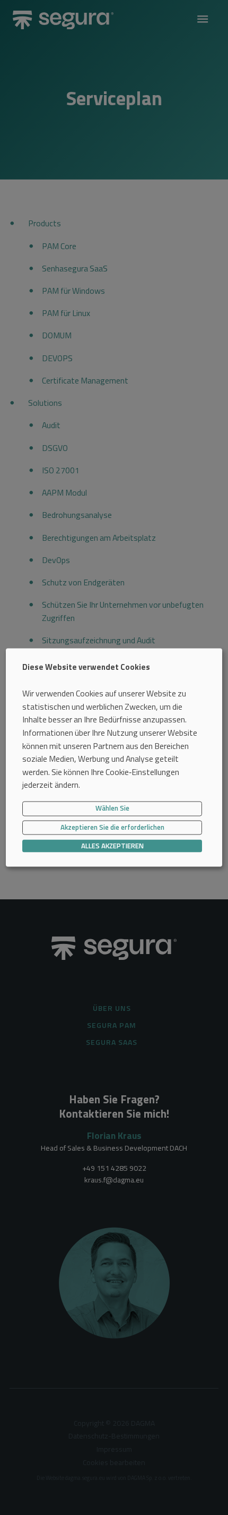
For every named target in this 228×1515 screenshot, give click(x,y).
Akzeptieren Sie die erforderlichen (112, 827)
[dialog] (114, 757)
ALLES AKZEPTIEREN (112, 845)
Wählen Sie (112, 808)
